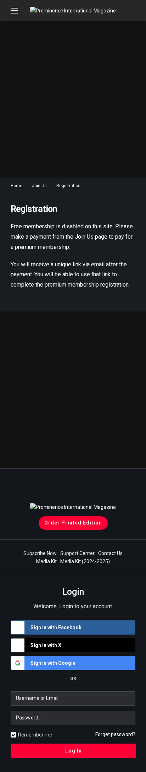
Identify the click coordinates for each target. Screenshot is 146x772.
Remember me (35, 735)
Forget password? (115, 734)
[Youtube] (44, 488)
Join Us (84, 236)
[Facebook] (63, 488)
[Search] (130, 10)
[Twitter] (83, 488)
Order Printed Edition (73, 523)
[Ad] (73, 100)
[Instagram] (102, 488)
